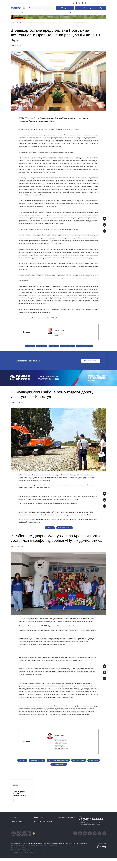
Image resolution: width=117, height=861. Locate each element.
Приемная (72, 12)
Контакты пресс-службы (43, 821)
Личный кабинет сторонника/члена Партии (90, 8)
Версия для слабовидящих (99, 3)
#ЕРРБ (50, 527)
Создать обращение (90, 361)
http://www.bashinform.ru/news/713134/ (44, 318)
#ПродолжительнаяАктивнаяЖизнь (58, 760)
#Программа (41, 346)
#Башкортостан (93, 760)
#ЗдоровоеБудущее (78, 760)
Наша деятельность (41, 12)
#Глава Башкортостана (84, 346)
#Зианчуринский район (64, 527)
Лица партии (25, 12)
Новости (31, 22)
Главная (13, 22)
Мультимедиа (85, 12)
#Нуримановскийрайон (58, 764)
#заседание (53, 346)
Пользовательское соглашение (20, 847)
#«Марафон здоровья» (37, 760)
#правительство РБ (67, 346)
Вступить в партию (100, 12)
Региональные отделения (66, 817)
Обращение (65, 8)
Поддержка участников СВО (58, 17)
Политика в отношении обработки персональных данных (27, 851)
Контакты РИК (17, 821)
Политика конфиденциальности (20, 849)
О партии (13, 12)
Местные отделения (58, 12)
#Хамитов (30, 346)
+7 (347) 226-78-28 (91, 819)
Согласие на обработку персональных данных (24, 852)
